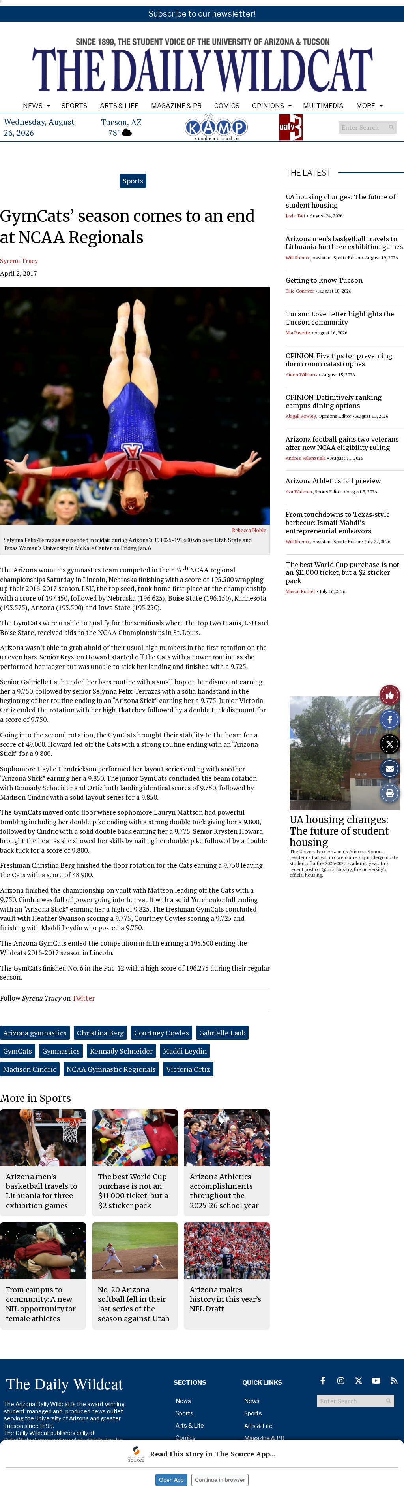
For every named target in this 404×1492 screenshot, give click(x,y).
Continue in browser (220, 1480)
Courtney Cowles (161, 1032)
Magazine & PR (176, 106)
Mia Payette (298, 333)
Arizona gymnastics (35, 1032)
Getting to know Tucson (324, 280)
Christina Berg (100, 1032)
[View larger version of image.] (135, 406)
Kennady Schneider (121, 1051)
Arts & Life (119, 106)
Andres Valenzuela (306, 458)
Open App (171, 1480)
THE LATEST (308, 173)
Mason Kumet (300, 591)
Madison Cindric (29, 1069)
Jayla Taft (295, 216)
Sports (74, 106)
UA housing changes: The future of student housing (339, 831)
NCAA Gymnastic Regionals (111, 1069)
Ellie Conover (300, 291)
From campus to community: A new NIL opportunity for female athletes (41, 1304)
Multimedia (323, 106)
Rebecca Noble (249, 530)
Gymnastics (61, 1051)
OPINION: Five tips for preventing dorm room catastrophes (339, 360)
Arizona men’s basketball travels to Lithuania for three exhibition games (344, 243)
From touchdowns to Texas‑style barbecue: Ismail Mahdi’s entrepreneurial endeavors (338, 522)
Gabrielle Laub (222, 1032)
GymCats (17, 1051)
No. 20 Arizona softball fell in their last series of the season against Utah (134, 1304)
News (33, 106)
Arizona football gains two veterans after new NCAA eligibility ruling (342, 443)
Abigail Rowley (301, 416)
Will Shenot (298, 258)
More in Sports (35, 1098)
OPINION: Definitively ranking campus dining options (334, 401)
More (365, 106)
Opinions (268, 106)
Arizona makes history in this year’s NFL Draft (225, 1299)
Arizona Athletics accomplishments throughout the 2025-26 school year (224, 1191)
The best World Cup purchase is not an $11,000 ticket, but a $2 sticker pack (342, 573)
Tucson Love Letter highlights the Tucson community (340, 318)
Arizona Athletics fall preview (333, 481)
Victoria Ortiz (188, 1069)
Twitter (83, 998)
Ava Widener (299, 492)
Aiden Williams (302, 375)
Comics (226, 106)
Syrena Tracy (19, 260)
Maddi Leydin (185, 1051)
